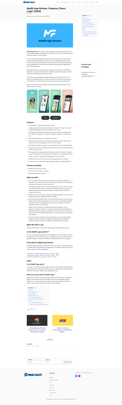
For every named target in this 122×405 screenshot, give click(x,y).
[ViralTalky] (34, 2)
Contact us (51, 387)
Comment (29, 344)
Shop (50, 395)
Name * (30, 359)
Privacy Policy (52, 392)
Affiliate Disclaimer (53, 380)
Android (55, 118)
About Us (51, 377)
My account (52, 390)
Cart (50, 382)
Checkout (51, 385)
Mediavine (73, 399)
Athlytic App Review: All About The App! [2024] (42, 256)
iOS (45, 118)
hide (35, 287)
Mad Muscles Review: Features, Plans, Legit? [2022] (43, 255)
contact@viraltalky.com (86, 372)
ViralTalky (30, 13)
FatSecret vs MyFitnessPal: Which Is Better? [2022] (43, 253)
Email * (48, 360)
